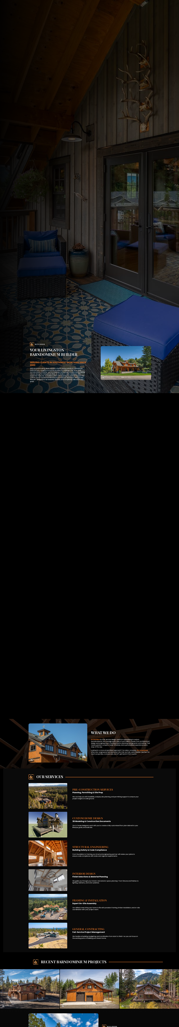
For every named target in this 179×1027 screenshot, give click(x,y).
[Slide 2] (126, 377)
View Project (29, 994)
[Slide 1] (122, 377)
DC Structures (142, 750)
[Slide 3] (129, 377)
